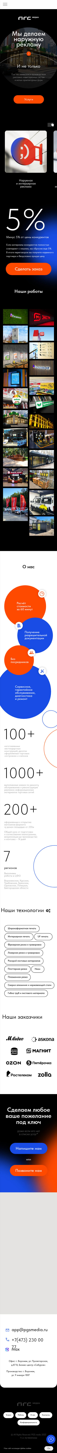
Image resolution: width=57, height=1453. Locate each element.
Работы (21, 1415)
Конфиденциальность (28, 1422)
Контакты (46, 1415)
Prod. (22, 1438)
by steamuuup (31, 1438)
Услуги (8, 1415)
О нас (32, 1415)
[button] (28, 269)
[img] (7, 1330)
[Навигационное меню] (5, 4)
